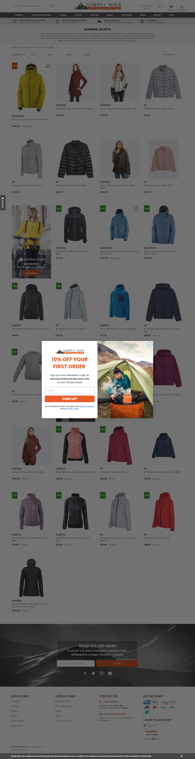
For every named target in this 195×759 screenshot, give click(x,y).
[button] (2, 202)
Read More (156, 756)
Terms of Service (87, 406)
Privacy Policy (73, 408)
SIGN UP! (69, 398)
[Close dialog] (149, 344)
